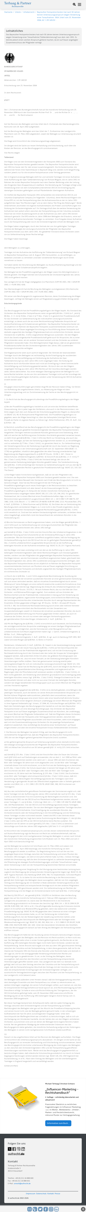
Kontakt (50, 1193)
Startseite (8, 12)
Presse (57, 1193)
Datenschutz (41, 1193)
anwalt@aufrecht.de (22, 1183)
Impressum (30, 1193)
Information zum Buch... (58, 1123)
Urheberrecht (28, 12)
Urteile (18, 12)
